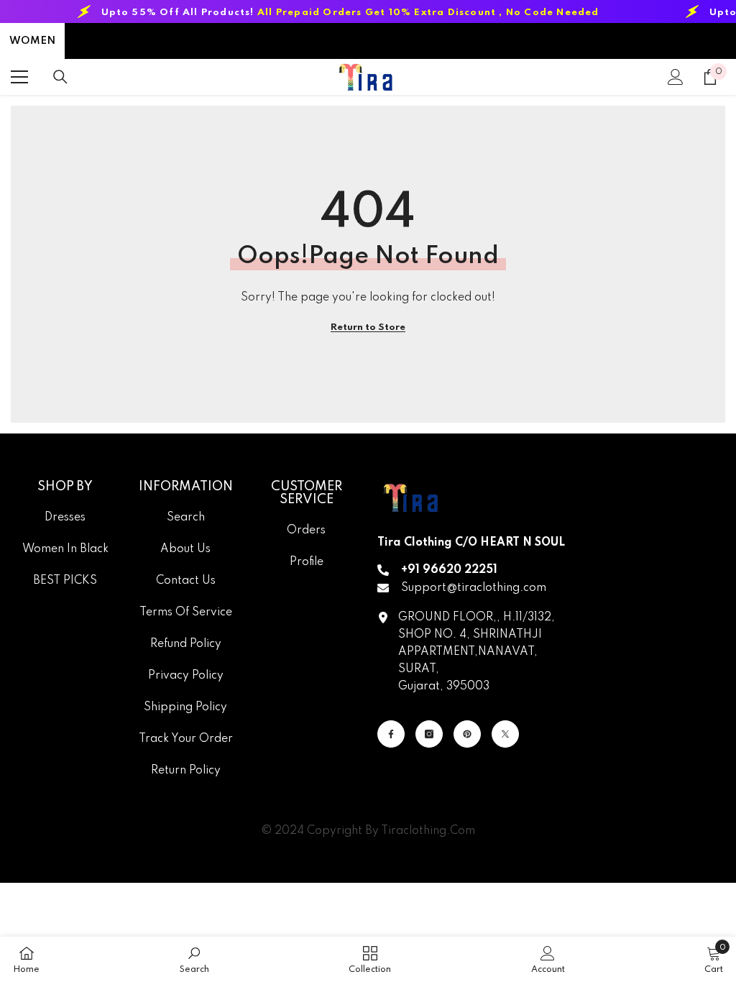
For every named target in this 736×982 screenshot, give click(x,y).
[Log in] (676, 77)
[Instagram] (429, 734)
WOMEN (32, 41)
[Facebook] (391, 734)
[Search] (60, 77)
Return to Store (368, 327)
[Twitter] (505, 734)
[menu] (19, 77)
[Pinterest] (467, 734)
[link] (194, 959)
